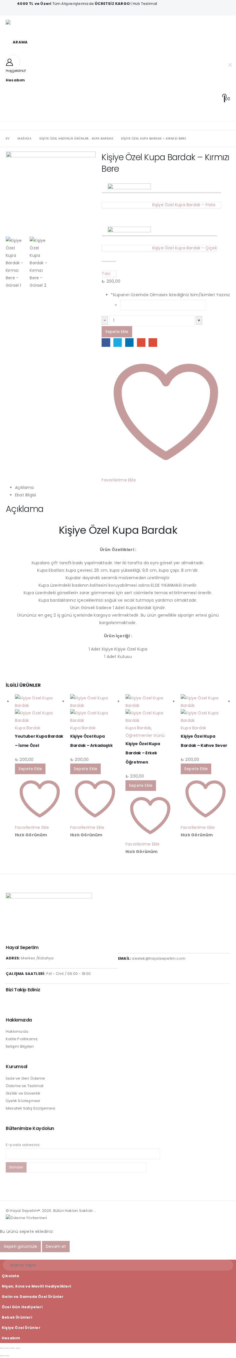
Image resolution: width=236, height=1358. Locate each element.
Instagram (10, 1003)
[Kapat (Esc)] (18, 1348)
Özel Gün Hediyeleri (22, 1307)
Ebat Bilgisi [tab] (25, 495)
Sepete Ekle (116, 331)
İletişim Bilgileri (20, 1046)
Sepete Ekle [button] (30, 769)
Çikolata (10, 1275)
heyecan (117, 342)
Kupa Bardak (27, 728)
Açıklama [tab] (24, 487)
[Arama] (225, 1265)
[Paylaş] (12, 1348)
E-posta (153, 342)
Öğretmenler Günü (145, 735)
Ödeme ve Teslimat (24, 1086)
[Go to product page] (39, 709)
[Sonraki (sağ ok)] (7, 1355)
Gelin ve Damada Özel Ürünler (33, 1296)
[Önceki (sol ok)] (2, 1355)
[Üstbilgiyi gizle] (17, 24)
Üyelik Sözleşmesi (23, 1100)
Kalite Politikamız (22, 1039)
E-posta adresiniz (23, 1144)
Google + (141, 342)
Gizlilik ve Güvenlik (23, 1093)
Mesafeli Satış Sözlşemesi (30, 1108)
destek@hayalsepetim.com (158, 958)
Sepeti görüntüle (20, 1246)
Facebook (106, 342)
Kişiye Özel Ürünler (21, 1327)
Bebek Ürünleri (17, 1317)
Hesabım (11, 1338)
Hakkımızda (17, 1031)
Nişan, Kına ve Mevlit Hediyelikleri (36, 1286)
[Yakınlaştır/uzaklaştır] (2, 1348)
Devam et (56, 1246)
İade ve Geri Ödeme (25, 1078)
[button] (17, 42)
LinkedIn (129, 342)
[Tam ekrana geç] (7, 1348)
